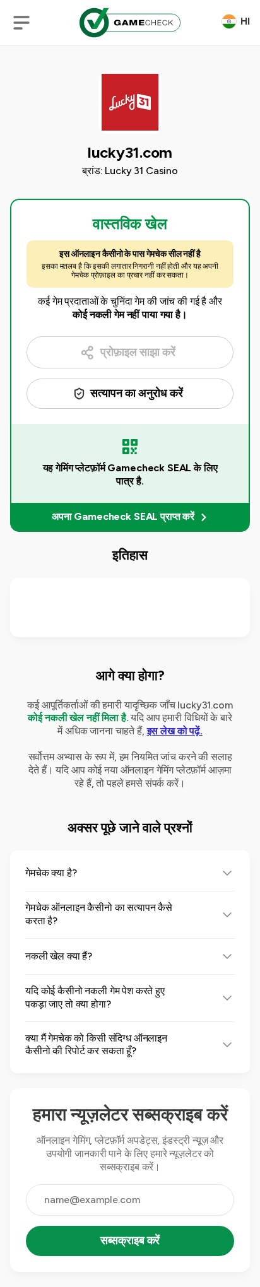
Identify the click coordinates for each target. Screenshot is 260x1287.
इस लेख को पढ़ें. (175, 731)
